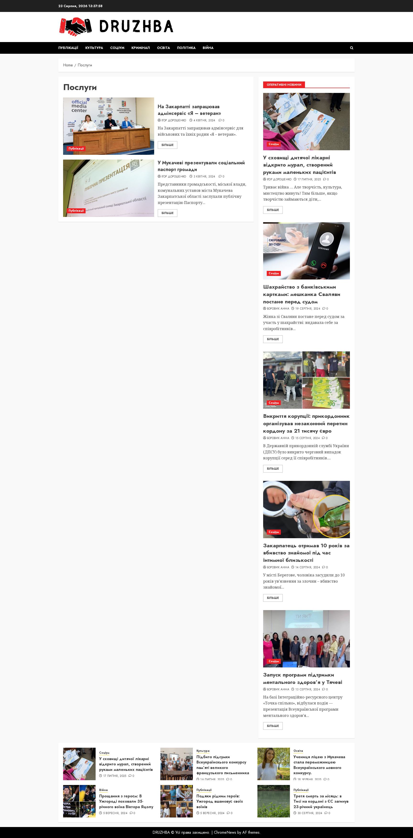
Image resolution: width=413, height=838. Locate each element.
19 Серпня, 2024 (307, 309)
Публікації (68, 47)
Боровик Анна (278, 309)
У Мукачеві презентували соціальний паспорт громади (201, 166)
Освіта (163, 47)
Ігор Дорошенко (174, 121)
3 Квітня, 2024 (204, 177)
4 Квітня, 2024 (204, 121)
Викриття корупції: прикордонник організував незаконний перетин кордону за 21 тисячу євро (306, 423)
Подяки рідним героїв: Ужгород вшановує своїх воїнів (219, 801)
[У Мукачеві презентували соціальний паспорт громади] (108, 188)
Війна (208, 47)
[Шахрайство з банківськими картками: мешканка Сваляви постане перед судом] (306, 250)
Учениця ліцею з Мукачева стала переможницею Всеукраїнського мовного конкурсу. (319, 765)
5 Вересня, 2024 (115, 813)
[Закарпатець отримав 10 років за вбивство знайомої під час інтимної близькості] (306, 509)
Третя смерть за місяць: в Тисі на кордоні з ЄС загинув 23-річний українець (320, 801)
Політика (186, 47)
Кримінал (140, 47)
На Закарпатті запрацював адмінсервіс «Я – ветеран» (189, 110)
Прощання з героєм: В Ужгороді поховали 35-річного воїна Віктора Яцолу (126, 801)
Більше (168, 145)
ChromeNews (225, 832)
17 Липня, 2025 (309, 180)
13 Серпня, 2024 (307, 690)
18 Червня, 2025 (309, 780)
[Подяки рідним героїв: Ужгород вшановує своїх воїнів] (176, 801)
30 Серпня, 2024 (310, 813)
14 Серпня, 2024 (307, 567)
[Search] (352, 48)
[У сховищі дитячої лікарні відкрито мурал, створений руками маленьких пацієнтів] (306, 121)
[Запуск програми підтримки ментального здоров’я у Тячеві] (306, 638)
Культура (94, 47)
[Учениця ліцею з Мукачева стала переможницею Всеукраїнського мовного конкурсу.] (273, 764)
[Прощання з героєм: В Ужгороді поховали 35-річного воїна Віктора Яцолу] (79, 801)
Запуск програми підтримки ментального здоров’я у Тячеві (302, 678)
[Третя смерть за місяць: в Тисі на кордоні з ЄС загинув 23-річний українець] (273, 801)
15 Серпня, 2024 (307, 438)
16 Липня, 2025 (212, 780)
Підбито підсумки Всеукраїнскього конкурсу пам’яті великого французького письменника (222, 765)
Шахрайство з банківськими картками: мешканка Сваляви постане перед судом (301, 294)
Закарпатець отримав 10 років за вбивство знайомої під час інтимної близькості (306, 553)
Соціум (117, 47)
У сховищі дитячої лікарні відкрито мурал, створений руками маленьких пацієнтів (299, 165)
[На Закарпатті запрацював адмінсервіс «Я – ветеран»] (108, 126)
